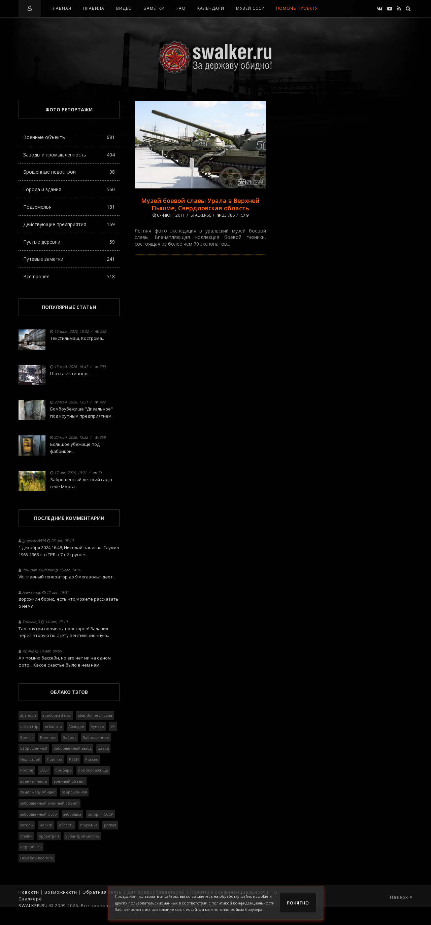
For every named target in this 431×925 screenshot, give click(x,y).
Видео (124, 8)
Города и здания (69, 189)
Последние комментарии (69, 518)
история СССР (100, 814)
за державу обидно (38, 791)
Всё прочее (69, 276)
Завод (103, 748)
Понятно (298, 903)
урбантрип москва (82, 836)
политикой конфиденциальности (242, 902)
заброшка (72, 814)
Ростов (26, 770)
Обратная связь (102, 892)
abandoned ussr (56, 715)
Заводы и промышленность (69, 154)
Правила (93, 8)
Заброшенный (33, 748)
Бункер (97, 726)
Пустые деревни (69, 242)
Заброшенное (96, 737)
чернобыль (31, 846)
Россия (91, 759)
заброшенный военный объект (49, 803)
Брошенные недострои (69, 172)
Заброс (69, 737)
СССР (44, 770)
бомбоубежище (93, 770)
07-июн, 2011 (170, 215)
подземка (89, 824)
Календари (210, 8)
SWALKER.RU (33, 905)
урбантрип (49, 836)
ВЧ (112, 726)
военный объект (69, 781)
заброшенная (74, 791)
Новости (29, 892)
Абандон (76, 726)
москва (46, 824)
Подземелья (69, 207)
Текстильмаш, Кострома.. (77, 338)
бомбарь (63, 770)
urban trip (29, 726)
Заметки (154, 8)
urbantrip (53, 726)
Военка (27, 737)
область (66, 824)
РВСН (74, 759)
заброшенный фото (38, 814)
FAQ (181, 8)
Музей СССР (250, 8)
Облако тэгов (69, 692)
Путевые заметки (69, 259)
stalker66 (201, 215)
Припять (55, 759)
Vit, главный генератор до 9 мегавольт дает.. (67, 577)
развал (110, 824)
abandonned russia (95, 715)
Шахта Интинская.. (70, 373)
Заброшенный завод (73, 748)
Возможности (60, 892)
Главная (61, 8)
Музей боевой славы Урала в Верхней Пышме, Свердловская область (200, 204)
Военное (48, 737)
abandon (28, 715)
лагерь (26, 824)
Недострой (30, 759)
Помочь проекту (297, 8)
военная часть (33, 781)
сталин (26, 836)
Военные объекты (69, 137)
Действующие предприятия (69, 224)
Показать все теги (37, 857)
